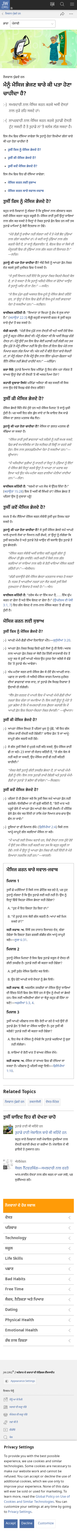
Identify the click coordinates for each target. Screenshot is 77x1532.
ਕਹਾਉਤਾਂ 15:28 (13, 492)
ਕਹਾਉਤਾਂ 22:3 (18, 318)
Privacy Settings (20, 1512)
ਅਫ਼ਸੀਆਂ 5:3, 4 (24, 1003)
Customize (46, 1524)
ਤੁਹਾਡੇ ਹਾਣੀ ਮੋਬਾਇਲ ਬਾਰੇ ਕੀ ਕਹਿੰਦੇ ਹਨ (41, 1132)
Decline (26, 1524)
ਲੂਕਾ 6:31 (21, 940)
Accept (11, 1524)
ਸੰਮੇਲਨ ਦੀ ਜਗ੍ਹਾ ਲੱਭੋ (15, 1415)
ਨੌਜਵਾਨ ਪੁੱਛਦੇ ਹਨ (13, 13)
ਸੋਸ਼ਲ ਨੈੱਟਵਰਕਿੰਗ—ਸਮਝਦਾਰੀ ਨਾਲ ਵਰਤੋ (42, 1168)
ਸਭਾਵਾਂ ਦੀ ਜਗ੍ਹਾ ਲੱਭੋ (15, 1407)
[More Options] (71, 14)
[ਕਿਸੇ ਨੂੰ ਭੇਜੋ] (62, 14)
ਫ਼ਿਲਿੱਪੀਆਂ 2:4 (47, 827)
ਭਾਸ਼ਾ (5, 24)
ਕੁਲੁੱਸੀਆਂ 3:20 (61, 641)
